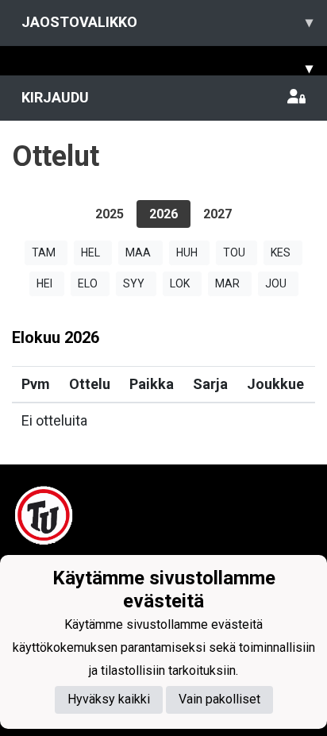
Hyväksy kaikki (108, 699)
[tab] (110, 214)
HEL (90, 252)
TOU (234, 252)
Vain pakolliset (219, 699)
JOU (276, 283)
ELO (88, 283)
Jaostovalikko (167, 21)
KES (280, 252)
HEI (44, 283)
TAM (44, 252)
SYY (133, 283)
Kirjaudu (55, 97)
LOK (180, 283)
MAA (138, 252)
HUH (187, 252)
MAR (227, 283)
